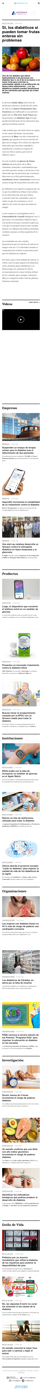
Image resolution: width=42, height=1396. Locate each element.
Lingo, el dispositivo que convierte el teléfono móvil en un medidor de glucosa (20, 609)
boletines (16, 1370)
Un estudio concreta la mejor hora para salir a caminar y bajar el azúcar (19, 1350)
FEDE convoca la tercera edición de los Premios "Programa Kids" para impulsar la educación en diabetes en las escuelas (20, 1038)
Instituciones (7, 767)
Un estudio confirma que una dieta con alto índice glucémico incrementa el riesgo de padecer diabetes (19, 1153)
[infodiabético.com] (21, 3)
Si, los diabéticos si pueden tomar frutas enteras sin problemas (21, 33)
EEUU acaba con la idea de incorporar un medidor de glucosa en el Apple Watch (19, 773)
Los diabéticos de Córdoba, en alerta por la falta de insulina (17, 981)
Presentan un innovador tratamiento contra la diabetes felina (20, 666)
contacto (36, 1370)
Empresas (5, 444)
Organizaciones (8, 920)
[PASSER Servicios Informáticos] (21, 1387)
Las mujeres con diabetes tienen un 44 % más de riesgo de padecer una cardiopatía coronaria (20, 926)
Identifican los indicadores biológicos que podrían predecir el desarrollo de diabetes (19, 1197)
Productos (6, 603)
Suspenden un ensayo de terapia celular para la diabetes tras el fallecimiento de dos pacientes (19, 450)
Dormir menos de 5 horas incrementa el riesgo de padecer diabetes (18, 1098)
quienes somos (7, 1370)
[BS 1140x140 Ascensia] (21, 13)
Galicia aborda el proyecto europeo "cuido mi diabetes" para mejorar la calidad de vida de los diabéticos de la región (20, 869)
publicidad (22, 1370)
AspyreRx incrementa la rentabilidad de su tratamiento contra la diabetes (21, 503)
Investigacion (7, 1092)
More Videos (33, 302)
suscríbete (29, 1370)
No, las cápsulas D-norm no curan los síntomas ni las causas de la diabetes (19, 1306)
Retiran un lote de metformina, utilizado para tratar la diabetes (18, 819)
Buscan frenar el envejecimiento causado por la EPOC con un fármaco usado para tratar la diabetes (18, 716)
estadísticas (21, 1372)
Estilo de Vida (7, 1254)
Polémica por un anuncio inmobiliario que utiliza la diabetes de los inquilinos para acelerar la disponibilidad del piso (20, 1261)
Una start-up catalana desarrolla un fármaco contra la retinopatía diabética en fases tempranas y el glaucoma (20, 548)
